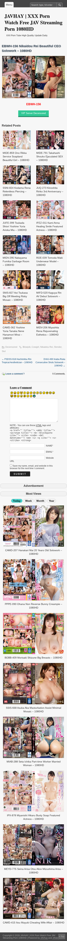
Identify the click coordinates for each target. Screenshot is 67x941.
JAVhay (44, 938)
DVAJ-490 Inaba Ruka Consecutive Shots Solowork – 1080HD (50, 362)
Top (62, 936)
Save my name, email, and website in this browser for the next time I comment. (31, 467)
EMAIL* (49, 452)
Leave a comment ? (14, 373)
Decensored (11, 347)
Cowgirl (35, 347)
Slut (4, 351)
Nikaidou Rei (46, 347)
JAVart (56, 938)
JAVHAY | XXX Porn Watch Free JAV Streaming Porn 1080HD (33, 22)
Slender (57, 347)
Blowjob (27, 347)
